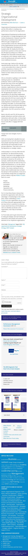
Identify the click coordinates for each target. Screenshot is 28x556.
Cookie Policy (6, 545)
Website (3, 290)
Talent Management (21, 526)
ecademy (23, 465)
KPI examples (12, 515)
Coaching (14, 465)
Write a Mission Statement (8, 493)
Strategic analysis (7, 528)
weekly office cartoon (13, 484)
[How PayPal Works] (14, 352)
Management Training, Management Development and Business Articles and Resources (14, 538)
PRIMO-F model (20, 175)
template (8, 481)
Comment (4, 266)
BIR (2, 459)
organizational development (8, 226)
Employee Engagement (6, 466)
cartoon (4, 462)
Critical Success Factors (13, 499)
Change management (18, 462)
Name (3, 280)
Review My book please (10, 341)
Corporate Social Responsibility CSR (11, 501)
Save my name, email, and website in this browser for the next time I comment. (12, 297)
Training (16, 482)
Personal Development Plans (15, 517)
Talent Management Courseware (13, 327)
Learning (14, 471)
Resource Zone (7, 541)
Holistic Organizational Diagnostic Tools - (13, 491)
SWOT (15, 479)
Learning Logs (9, 521)
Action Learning (22, 493)
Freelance (14, 466)
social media (4, 479)
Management (11, 224)
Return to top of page (14, 551)
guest (6, 468)
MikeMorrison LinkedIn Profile (11, 252)
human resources (13, 468)
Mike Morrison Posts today (11, 438)
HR (9, 468)
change (10, 462)
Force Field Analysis (12, 508)
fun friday (18, 466)
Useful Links (6, 543)
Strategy (3, 228)
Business (12, 459)
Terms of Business (10, 553)
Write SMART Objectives (9, 523)
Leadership (6, 471)
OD (23, 224)
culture (18, 465)
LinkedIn (9, 474)
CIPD (11, 465)
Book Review (5, 459)
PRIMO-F (11, 477)
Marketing (4, 476)
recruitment (15, 477)
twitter (7, 484)
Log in (22, 554)
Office (14, 476)
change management (5, 464)
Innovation (19, 468)
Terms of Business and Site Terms (12, 547)
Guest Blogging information (11, 344)
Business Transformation (9, 495)
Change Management (20, 521)
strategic (19, 226)
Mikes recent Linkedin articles (7, 431)
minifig (9, 476)
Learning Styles (10, 504)
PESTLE (8, 477)
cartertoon (19, 459)
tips (11, 482)
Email (3, 285)
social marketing (21, 477)
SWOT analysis (10, 228)
